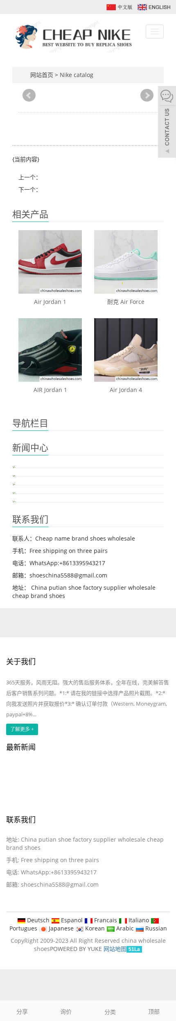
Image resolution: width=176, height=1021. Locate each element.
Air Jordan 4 (126, 390)
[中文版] (119, 6)
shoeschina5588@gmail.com (60, 884)
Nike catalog (76, 75)
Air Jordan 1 (50, 302)
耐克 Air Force (125, 302)
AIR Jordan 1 (50, 390)
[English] (153, 6)
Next (146, 95)
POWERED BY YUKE (77, 949)
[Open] (167, 123)
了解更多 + (22, 729)
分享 (22, 1011)
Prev (29, 95)
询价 (66, 1011)
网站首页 (41, 75)
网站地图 (115, 949)
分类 (110, 1012)
